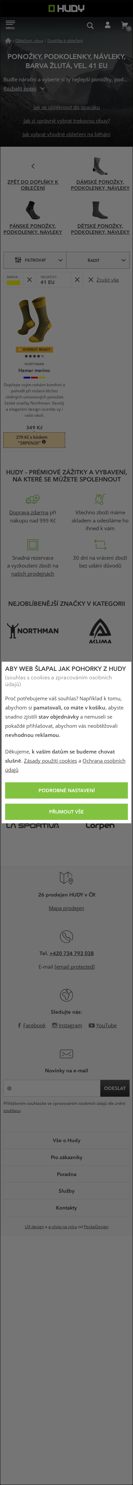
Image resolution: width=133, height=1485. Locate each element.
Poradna (66, 1174)
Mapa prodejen (66, 908)
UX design (34, 1227)
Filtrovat (35, 259)
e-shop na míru (62, 1227)
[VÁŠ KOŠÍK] (124, 25)
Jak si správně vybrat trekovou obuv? (67, 121)
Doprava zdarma (28, 512)
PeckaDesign (96, 1227)
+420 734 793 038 (71, 953)
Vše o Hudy (66, 1140)
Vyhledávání (90, 25)
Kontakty (66, 1207)
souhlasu (11, 1111)
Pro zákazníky (67, 1157)
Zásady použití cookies (50, 761)
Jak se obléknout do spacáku (66, 107)
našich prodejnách (32, 574)
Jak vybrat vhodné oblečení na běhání (66, 134)
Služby (67, 1191)
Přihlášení (107, 25)
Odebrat (29, 279)
